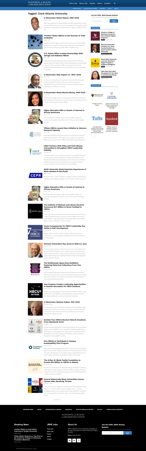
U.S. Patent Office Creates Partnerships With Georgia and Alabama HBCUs (63, 54)
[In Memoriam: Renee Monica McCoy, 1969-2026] (35, 98)
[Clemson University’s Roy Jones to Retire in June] (35, 250)
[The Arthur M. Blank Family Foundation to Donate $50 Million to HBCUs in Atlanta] (35, 366)
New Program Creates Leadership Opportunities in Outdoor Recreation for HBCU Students (65, 285)
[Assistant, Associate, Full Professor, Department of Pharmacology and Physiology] (111, 95)
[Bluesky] (69, 440)
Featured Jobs (96, 85)
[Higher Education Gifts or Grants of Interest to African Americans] (35, 116)
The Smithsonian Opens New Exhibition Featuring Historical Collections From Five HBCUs (62, 265)
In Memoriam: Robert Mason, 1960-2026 (61, 18)
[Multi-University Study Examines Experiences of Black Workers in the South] (35, 175)
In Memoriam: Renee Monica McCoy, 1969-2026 (64, 92)
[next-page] (94, 137)
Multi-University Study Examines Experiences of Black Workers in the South (65, 170)
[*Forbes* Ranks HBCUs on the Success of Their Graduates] (35, 42)
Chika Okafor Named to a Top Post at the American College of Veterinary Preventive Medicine (28, 438)
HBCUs (103, 39)
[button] (114, 3)
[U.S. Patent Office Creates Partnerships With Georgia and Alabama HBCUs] (35, 59)
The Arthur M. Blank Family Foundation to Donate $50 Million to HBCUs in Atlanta (62, 361)
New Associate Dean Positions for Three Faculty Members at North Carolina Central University (108, 48)
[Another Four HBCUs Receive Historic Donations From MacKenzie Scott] (35, 326)
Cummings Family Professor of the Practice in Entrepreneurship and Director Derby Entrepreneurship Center (97, 129)
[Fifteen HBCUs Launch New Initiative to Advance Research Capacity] (35, 134)
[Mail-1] (74, 440)
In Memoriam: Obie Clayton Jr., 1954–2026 (62, 75)
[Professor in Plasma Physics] (97, 95)
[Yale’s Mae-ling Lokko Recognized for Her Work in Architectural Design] (95, 75)
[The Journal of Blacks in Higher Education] (39, 3)
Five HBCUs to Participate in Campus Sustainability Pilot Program (60, 342)
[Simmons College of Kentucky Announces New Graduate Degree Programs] (95, 36)
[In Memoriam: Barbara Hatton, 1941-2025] (35, 308)
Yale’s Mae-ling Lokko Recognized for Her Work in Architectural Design (109, 73)
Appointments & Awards (107, 53)
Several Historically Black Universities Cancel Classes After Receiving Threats (64, 380)
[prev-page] (92, 137)
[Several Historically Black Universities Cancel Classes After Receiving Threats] (35, 385)
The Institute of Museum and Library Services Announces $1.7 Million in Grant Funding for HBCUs (64, 207)
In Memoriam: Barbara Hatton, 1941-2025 (62, 302)
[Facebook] (79, 440)
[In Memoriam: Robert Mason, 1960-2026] (35, 24)
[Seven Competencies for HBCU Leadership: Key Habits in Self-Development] (35, 232)
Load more (56, 399)
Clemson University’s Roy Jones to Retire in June (65, 244)
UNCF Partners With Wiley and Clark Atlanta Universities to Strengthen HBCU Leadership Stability (63, 148)
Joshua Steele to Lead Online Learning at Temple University (25, 430)
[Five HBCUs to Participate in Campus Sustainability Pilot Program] (35, 347)
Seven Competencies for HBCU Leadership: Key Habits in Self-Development (64, 227)
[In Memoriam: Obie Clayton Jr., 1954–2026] (35, 81)
